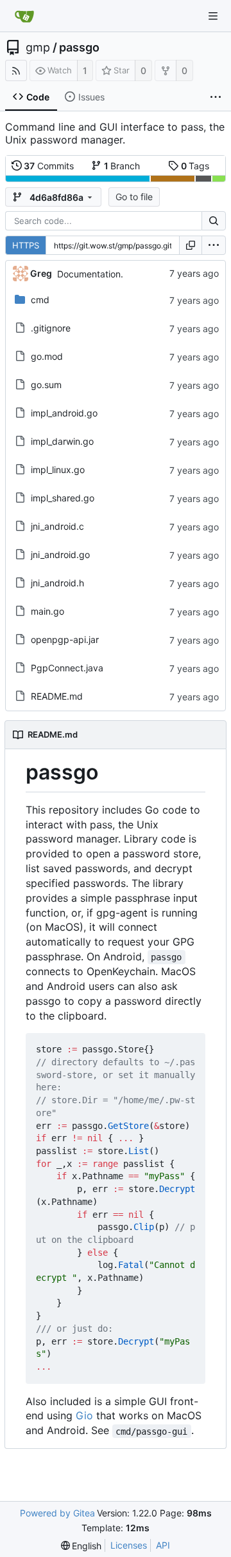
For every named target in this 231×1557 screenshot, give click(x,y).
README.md (57, 696)
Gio (84, 1415)
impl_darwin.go (62, 441)
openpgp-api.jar (65, 639)
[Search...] (213, 220)
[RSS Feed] (16, 70)
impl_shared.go (62, 497)
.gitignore (51, 327)
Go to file (134, 196)
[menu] (213, 245)
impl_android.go (64, 412)
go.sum (46, 384)
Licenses (128, 1545)
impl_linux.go (58, 469)
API (163, 1545)
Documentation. (90, 273)
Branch (122, 165)
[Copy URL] (190, 245)
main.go (47, 611)
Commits (49, 165)
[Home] (24, 16)
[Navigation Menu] (213, 16)
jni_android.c (57, 526)
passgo (79, 47)
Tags (195, 165)
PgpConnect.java (67, 667)
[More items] (215, 97)
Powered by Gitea (57, 1512)
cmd (40, 299)
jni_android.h (57, 582)
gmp (38, 47)
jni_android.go (60, 554)
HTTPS (25, 245)
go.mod (47, 356)
